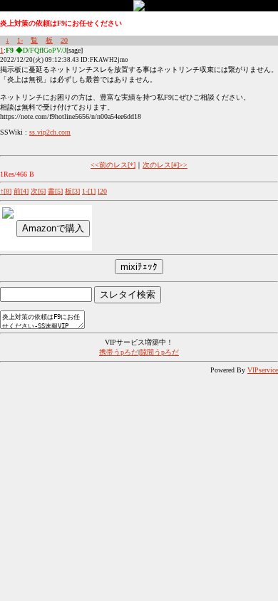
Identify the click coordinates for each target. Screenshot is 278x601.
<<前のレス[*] (113, 165)
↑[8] (5, 191)
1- (20, 40)
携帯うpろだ (118, 352)
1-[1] (89, 191)
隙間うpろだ (159, 352)
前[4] (21, 191)
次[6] (38, 191)
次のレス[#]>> (165, 165)
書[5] (55, 191)
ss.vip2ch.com (50, 132)
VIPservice (262, 370)
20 (64, 40)
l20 (102, 191)
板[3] (72, 191)
